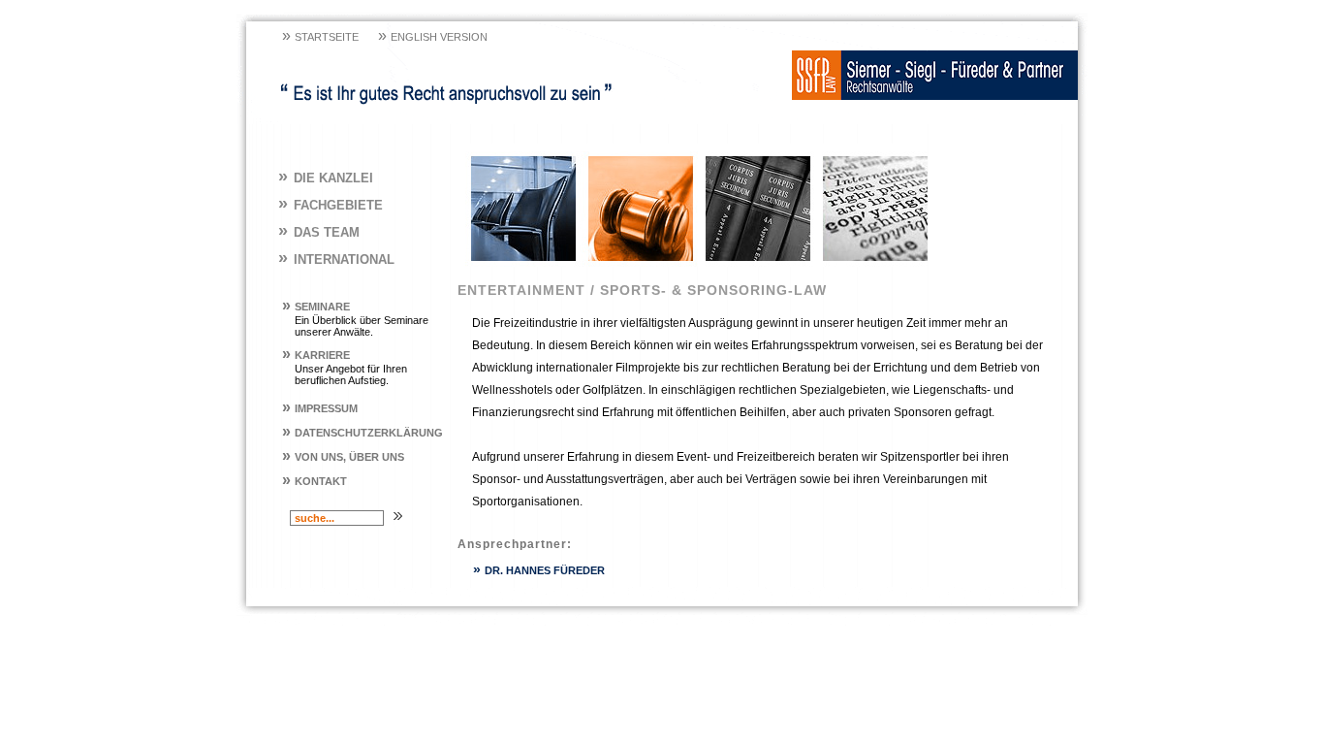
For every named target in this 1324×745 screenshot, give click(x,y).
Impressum (320, 408)
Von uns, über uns (343, 457)
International (336, 259)
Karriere (316, 355)
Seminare (316, 306)
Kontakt (314, 481)
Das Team (319, 232)
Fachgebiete (330, 205)
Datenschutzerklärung (362, 432)
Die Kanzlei (325, 178)
